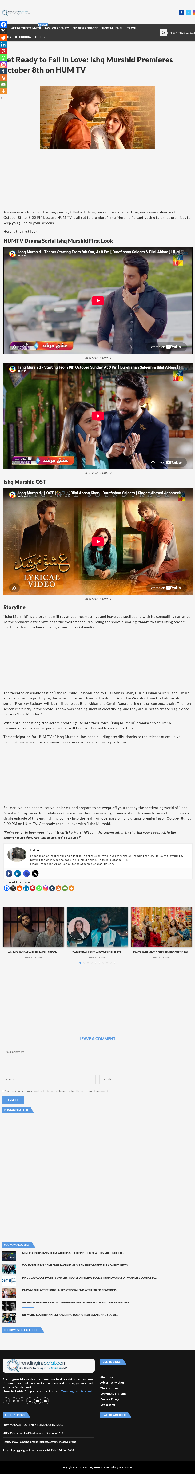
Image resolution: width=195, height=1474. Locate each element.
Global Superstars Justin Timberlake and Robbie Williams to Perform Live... (76, 1302)
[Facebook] (181, 12)
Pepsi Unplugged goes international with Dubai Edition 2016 (38, 1450)
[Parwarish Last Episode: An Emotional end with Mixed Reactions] (9, 1293)
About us (106, 1377)
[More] (71, 888)
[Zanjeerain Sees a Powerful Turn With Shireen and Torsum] (97, 927)
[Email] (65, 888)
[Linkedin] (17, 873)
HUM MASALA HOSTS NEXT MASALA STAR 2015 (33, 1424)
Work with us (109, 1388)
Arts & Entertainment (26, 27)
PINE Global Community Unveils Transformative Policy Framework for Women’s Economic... (89, 1277)
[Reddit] (19, 888)
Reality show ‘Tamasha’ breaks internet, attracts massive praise (39, 1441)
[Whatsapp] (39, 888)
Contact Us (108, 1404)
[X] (13, 888)
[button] (8, 935)
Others (40, 36)
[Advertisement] (105, 12)
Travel (132, 28)
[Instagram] (26, 873)
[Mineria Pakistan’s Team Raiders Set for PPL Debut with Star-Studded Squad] (9, 1256)
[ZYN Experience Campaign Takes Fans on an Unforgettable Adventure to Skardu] (9, 1269)
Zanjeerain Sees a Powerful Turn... (97, 952)
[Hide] (1, 98)
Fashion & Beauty (57, 28)
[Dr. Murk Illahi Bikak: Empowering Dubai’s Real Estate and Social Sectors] (9, 1318)
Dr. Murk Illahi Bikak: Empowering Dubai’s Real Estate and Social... (70, 1314)
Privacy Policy (109, 1399)
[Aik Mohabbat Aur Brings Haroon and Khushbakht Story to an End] (33, 927)
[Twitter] (188, 12)
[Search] (163, 32)
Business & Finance (85, 28)
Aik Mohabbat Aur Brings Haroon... (33, 952)
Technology (23, 36)
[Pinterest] (32, 888)
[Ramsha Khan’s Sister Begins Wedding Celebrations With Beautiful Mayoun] (161, 927)
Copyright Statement (115, 1393)
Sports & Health (112, 28)
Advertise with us (112, 1382)
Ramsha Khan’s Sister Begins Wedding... (161, 952)
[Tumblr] (52, 888)
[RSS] (58, 888)
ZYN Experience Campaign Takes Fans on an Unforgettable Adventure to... (76, 1265)
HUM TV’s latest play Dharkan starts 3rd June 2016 (33, 1433)
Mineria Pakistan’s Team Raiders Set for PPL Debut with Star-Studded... (73, 1252)
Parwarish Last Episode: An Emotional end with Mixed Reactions (69, 1290)
